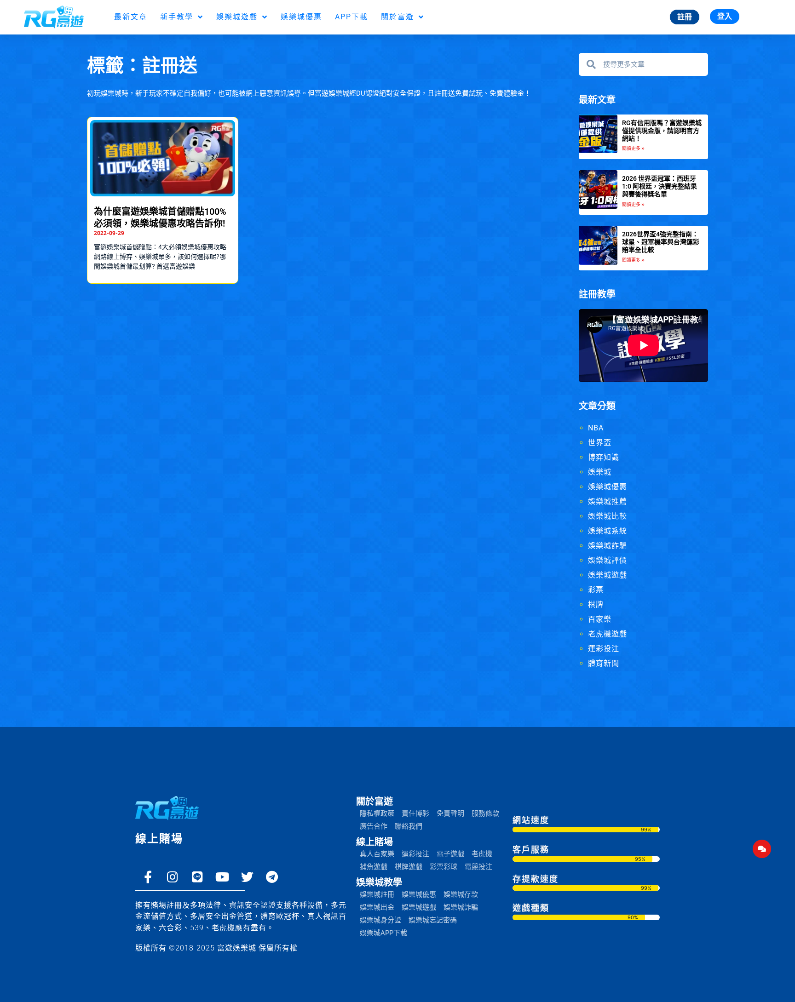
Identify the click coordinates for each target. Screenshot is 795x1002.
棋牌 (596, 604)
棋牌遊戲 (408, 867)
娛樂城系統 (607, 531)
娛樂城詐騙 (607, 545)
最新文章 (130, 16)
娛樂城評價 (607, 560)
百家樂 (599, 619)
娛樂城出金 (377, 907)
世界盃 (599, 442)
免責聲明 (450, 813)
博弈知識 (603, 457)
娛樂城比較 (607, 516)
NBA (596, 428)
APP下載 (351, 16)
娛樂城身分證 (380, 920)
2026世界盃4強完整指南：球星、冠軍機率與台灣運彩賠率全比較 (660, 241)
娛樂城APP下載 (383, 933)
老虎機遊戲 (607, 634)
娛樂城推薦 (607, 501)
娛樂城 (599, 472)
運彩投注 (603, 648)
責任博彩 (415, 813)
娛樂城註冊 (377, 894)
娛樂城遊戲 (237, 16)
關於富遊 (397, 16)
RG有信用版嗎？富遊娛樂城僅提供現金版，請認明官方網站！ (662, 130)
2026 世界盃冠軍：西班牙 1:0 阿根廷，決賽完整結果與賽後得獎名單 (659, 186)
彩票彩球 (443, 867)
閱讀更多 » (633, 148)
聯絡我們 (408, 826)
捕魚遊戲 (373, 867)
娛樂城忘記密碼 (433, 920)
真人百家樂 (377, 854)
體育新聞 (603, 663)
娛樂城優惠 (301, 16)
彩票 (596, 589)
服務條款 (485, 813)
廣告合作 (373, 826)
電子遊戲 (450, 854)
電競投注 (478, 867)
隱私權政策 (377, 813)
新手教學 (176, 16)
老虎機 (482, 854)
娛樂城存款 (461, 894)
